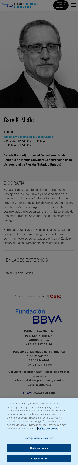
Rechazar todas (39, 448)
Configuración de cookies (39, 438)
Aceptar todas (39, 458)
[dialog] (39, 431)
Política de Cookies (48, 428)
